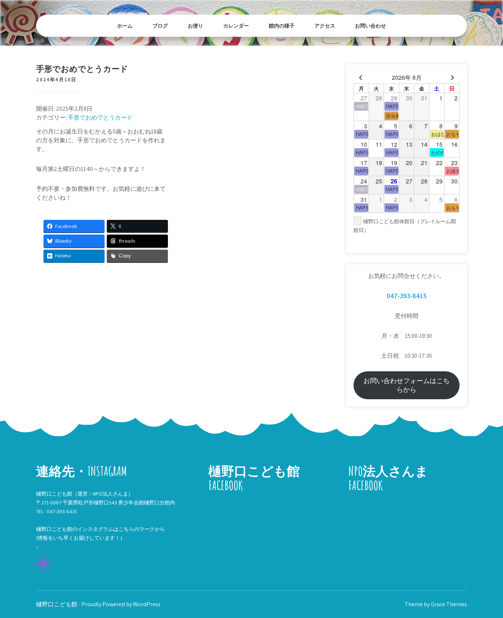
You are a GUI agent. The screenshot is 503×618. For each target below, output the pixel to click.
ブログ (160, 25)
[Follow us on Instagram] (43, 563)
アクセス (324, 25)
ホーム (125, 25)
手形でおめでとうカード (100, 117)
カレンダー (236, 25)
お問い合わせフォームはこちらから (406, 385)
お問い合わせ (370, 25)
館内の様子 (282, 25)
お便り (195, 25)
